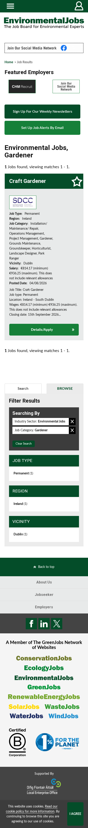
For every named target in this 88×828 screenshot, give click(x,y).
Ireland (20, 504)
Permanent (23, 473)
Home (9, 62)
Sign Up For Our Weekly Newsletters (42, 111)
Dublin (20, 534)
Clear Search (24, 443)
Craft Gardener (27, 181)
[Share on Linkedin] (44, 623)
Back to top (46, 567)
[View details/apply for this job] (22, 202)
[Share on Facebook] (31, 623)
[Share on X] (56, 623)
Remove (72, 421)
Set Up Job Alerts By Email (42, 128)
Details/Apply (42, 329)
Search (23, 388)
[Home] (44, 23)
